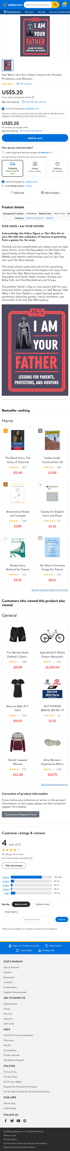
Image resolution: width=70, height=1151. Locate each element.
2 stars (6, 889)
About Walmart (11, 967)
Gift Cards (9, 1023)
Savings (41, 11)
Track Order (26, 950)
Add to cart (35, 138)
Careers (7, 972)
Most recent (21, 904)
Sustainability (10, 987)
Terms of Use (10, 1071)
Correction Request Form (20, 814)
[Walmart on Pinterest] (25, 1121)
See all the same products (54, 784)
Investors (8, 982)
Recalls (7, 1045)
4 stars (5, 881)
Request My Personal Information (20, 1086)
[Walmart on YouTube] (18, 1121)
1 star (6, 893)
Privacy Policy (11, 1076)
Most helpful (11, 911)
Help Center (55, 945)
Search (61, 919)
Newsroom (9, 977)
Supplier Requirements (15, 992)
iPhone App (9, 1103)
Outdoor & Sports (34, 218)
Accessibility (10, 1050)
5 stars (6, 877)
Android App (10, 1108)
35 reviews (26, 83)
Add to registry (52, 192)
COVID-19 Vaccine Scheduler (19, 1035)
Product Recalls (11, 1055)
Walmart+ (9, 1018)
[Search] (55, 4)
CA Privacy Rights (13, 1081)
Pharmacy (9, 1040)
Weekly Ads (48, 950)
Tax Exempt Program (14, 1060)
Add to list (19, 192)
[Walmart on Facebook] (6, 1121)
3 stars (6, 885)
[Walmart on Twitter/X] (12, 1121)
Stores (7, 1008)
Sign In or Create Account (26, 945)
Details (28, 186)
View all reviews (14, 865)
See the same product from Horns (50, 590)
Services (29, 11)
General (49, 218)
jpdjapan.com (32, 108)
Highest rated (42, 904)
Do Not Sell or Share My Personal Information (27, 1091)
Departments (14, 11)
